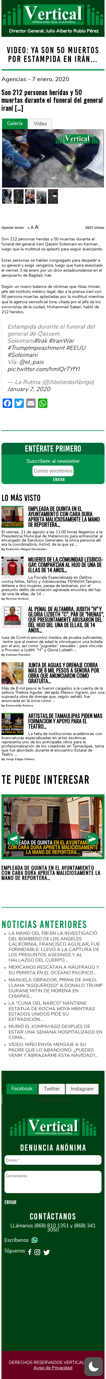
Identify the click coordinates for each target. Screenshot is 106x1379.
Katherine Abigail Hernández (26, 549)
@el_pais (31, 362)
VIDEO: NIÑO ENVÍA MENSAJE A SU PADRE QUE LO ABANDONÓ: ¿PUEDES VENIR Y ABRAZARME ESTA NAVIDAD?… (53, 1050)
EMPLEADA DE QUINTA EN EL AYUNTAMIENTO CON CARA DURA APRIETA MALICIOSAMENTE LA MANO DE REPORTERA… (64, 516)
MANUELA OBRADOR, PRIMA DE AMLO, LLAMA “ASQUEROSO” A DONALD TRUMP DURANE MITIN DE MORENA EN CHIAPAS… (55, 988)
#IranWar (61, 341)
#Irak (40, 341)
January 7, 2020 (28, 389)
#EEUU (75, 348)
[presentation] (13, 839)
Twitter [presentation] (52, 1089)
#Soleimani (22, 355)
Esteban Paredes (18, 654)
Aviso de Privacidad (53, 1368)
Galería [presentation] (15, 123)
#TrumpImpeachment (35, 348)
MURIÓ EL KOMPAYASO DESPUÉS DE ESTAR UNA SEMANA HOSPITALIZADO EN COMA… (55, 1032)
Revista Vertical (17, 598)
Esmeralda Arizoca (19, 705)
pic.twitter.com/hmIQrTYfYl (43, 369)
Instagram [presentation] (82, 1089)
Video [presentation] (40, 123)
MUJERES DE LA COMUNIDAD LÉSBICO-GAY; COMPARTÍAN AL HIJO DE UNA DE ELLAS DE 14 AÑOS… (65, 565)
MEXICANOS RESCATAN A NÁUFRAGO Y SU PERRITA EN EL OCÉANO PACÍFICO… (54, 970)
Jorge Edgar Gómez (20, 759)
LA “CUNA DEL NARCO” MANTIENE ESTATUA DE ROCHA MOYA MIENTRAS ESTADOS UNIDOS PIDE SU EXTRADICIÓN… (52, 1011)
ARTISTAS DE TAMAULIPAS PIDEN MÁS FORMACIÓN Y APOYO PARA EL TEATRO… (65, 721)
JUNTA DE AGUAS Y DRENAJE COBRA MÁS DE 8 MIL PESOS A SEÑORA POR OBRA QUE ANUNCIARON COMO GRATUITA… (63, 672)
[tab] (15, 124)
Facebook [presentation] (22, 1088)
